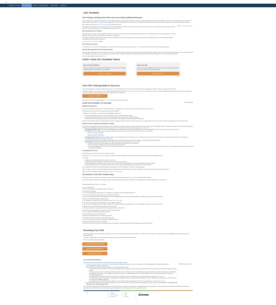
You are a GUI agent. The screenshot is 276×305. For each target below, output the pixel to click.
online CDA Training (134, 177)
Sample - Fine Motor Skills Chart (95, 134)
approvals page (109, 138)
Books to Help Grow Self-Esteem (96, 132)
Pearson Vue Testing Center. (116, 171)
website (163, 281)
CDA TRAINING (26, 5)
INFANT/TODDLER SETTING (94, 248)
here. (104, 56)
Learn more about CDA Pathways (90, 41)
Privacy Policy (113, 296)
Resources (126, 296)
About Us (126, 293)
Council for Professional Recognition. (135, 91)
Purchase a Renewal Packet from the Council (97, 264)
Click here (138, 46)
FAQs (125, 294)
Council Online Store (117, 200)
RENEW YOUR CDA (158, 73)
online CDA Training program (102, 24)
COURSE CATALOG (14, 5)
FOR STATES (54, 5)
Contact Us (112, 293)
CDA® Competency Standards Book (97, 155)
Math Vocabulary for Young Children (96, 135)
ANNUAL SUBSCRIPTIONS (41, 5)
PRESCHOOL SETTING (95, 253)
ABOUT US (64, 5)
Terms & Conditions (114, 294)
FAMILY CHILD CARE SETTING (95, 244)
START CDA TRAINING (104, 73)
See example (161, 276)
